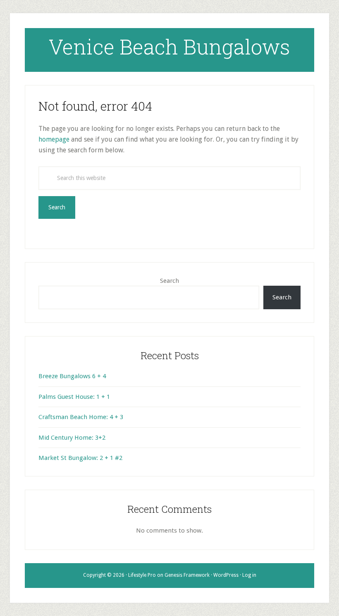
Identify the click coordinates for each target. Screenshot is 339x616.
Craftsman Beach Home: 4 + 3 (80, 417)
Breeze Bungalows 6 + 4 (72, 376)
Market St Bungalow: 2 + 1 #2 (80, 458)
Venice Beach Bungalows (169, 46)
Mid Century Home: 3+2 (71, 437)
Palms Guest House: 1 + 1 (74, 396)
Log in (249, 575)
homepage (53, 139)
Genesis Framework (187, 575)
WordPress (226, 575)
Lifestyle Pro (142, 575)
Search (169, 280)
